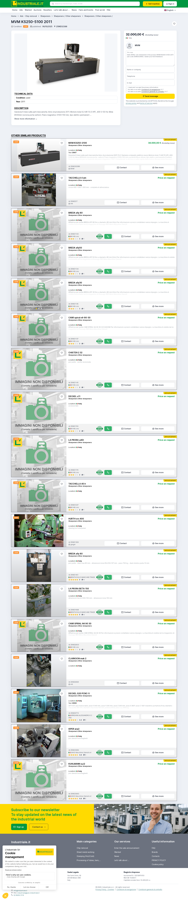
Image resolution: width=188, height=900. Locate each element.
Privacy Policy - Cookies (105, 889)
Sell (154, 4)
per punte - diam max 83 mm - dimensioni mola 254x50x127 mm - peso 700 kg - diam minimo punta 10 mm (108, 563)
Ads (21, 10)
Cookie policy (158, 864)
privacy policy (131, 103)
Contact (123, 167)
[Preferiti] (174, 23)
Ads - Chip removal (28, 16)
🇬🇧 (168, 10)
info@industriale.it (20, 891)
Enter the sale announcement (126, 848)
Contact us (37, 827)
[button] (36, 308)
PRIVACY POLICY (159, 860)
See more (159, 167)
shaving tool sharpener (77, 528)
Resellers (47, 10)
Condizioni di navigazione (150, 89)
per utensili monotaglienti (78, 738)
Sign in (171, 4)
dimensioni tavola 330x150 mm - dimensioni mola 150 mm (90, 598)
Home (14, 10)
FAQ (108, 10)
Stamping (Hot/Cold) (85, 856)
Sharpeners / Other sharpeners (67, 16)
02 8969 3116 (19, 895)
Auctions (37, 10)
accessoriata (73, 406)
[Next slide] (62, 295)
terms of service (146, 103)
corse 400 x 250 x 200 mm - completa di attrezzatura (88, 187)
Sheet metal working (85, 852)
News (74, 10)
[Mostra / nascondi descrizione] (25, 118)
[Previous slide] (15, 295)
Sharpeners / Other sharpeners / (98, 16)
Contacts (155, 856)
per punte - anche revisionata (79, 362)
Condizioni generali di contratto (152, 92)
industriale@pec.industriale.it (28, 893)
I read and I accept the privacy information (143, 87)
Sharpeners (45, 16)
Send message (151, 96)
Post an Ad (100, 10)
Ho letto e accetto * (145, 89)
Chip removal (82, 848)
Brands (155, 852)
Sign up (20, 827)
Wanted (28, 10)
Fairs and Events (86, 10)
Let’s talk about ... (62, 10)
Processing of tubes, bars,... (89, 860)
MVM (137, 45)
